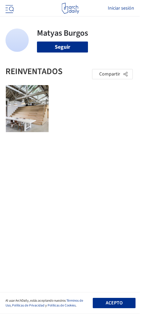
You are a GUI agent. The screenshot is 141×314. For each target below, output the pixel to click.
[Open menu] (9, 8)
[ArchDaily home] (70, 8)
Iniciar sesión (121, 8)
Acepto (114, 303)
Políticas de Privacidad (28, 305)
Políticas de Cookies (62, 305)
